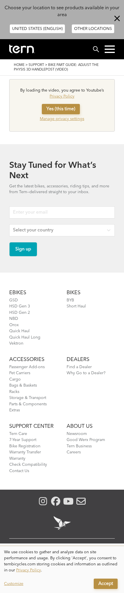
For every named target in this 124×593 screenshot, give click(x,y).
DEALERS (78, 359)
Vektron (16, 343)
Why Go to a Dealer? (86, 373)
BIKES (73, 292)
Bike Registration (24, 446)
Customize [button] (13, 584)
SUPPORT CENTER (31, 426)
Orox (14, 325)
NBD (13, 319)
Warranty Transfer (25, 452)
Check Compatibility (28, 465)
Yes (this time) (60, 109)
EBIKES (17, 292)
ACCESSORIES (26, 359)
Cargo (15, 379)
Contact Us (19, 471)
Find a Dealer (79, 367)
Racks (14, 392)
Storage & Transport (27, 398)
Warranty (17, 459)
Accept (105, 583)
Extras (14, 410)
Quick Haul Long (24, 337)
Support (36, 65)
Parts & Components (28, 404)
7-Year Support (22, 440)
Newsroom (77, 434)
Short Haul (76, 306)
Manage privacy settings (62, 119)
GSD (13, 300)
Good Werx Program (86, 440)
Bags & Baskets (23, 385)
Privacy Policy (62, 96)
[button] (110, 49)
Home (19, 65)
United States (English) (37, 29)
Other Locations (93, 29)
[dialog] (62, 569)
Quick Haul (19, 331)
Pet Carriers (19, 373)
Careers (74, 452)
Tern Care (18, 434)
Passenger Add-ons (27, 367)
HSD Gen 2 (19, 313)
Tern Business (79, 446)
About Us (80, 426)
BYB (70, 300)
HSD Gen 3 (19, 306)
